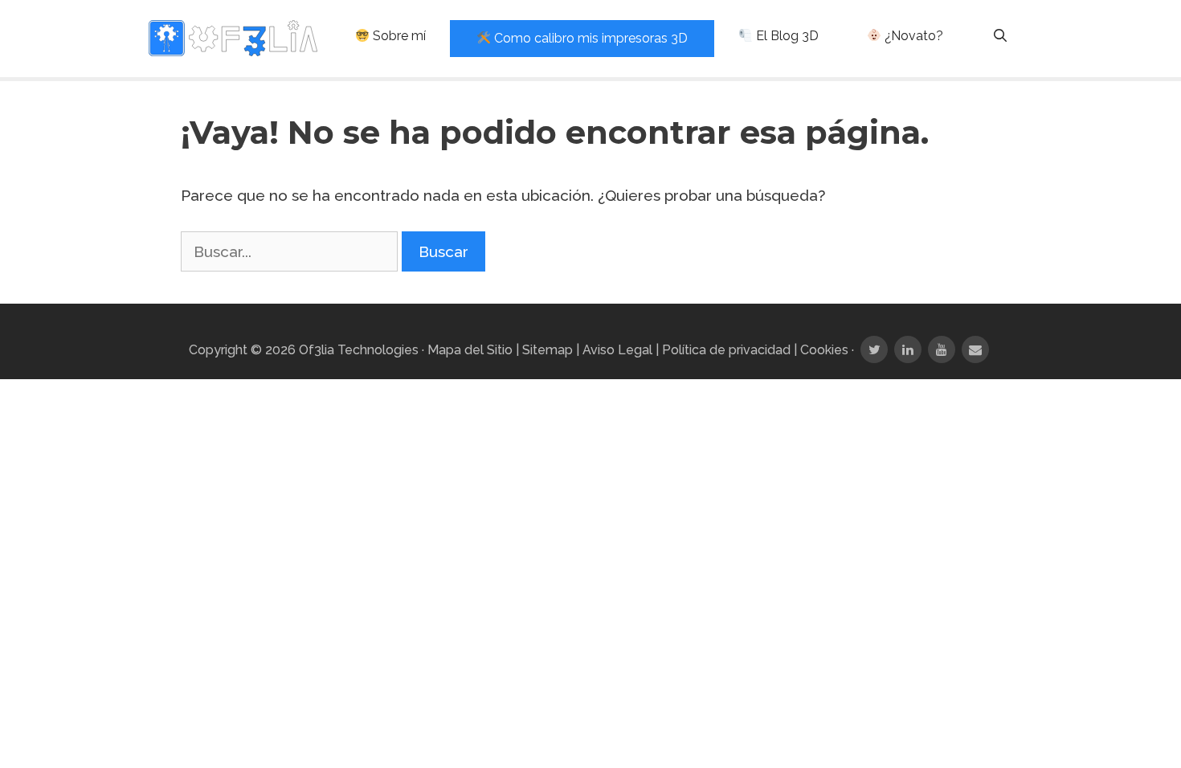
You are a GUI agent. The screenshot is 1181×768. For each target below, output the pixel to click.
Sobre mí (398, 35)
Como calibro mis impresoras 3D (589, 38)
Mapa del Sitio (470, 349)
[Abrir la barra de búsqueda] (999, 36)
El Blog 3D (786, 35)
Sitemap (547, 349)
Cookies (824, 349)
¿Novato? (912, 35)
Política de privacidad (726, 349)
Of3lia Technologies (359, 349)
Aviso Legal (617, 349)
